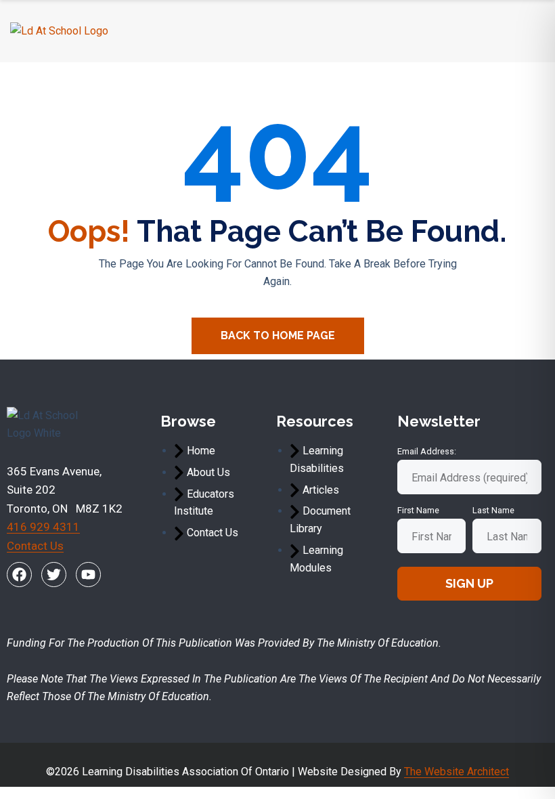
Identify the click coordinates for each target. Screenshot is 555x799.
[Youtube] (88, 574)
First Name (418, 510)
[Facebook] (19, 574)
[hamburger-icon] (529, 31)
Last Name (493, 510)
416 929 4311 (43, 527)
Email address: (426, 451)
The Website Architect (456, 771)
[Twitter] (53, 574)
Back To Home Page (278, 335)
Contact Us (35, 546)
